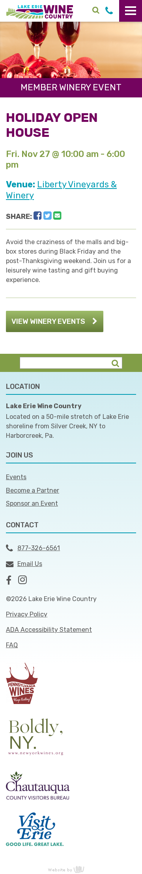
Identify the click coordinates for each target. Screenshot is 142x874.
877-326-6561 (38, 548)
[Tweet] (47, 215)
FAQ (12, 645)
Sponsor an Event (32, 503)
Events (16, 477)
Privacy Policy (26, 614)
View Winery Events (48, 321)
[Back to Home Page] (39, 11)
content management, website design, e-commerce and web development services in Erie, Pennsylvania (71, 869)
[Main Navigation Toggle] (130, 11)
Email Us (29, 564)
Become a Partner (32, 490)
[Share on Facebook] (38, 215)
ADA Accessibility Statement (49, 629)
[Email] (57, 215)
